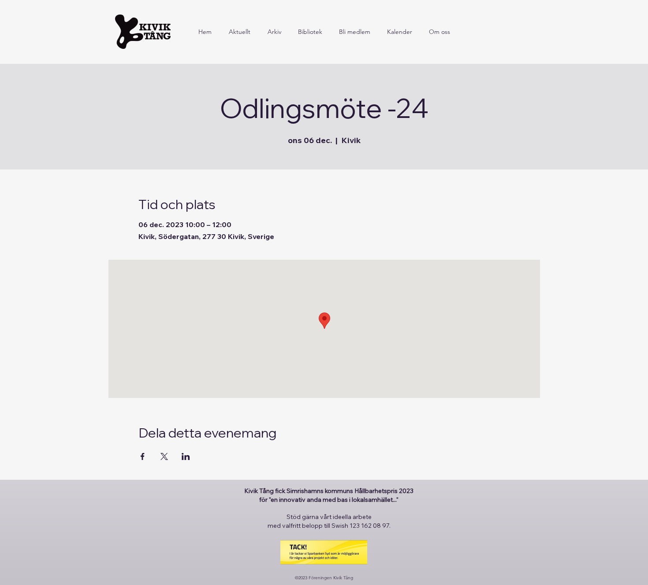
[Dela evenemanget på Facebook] (142, 456)
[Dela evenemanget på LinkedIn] (186, 456)
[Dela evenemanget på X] (164, 456)
